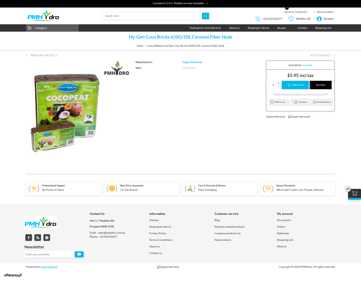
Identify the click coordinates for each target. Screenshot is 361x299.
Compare (302, 102)
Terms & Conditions (295, 11)
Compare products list (227, 233)
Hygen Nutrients (192, 62)
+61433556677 (272, 18)
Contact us (155, 253)
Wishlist (282, 246)
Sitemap (154, 220)
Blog (217, 220)
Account (329, 18)
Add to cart (297, 85)
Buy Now (320, 85)
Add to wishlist (282, 102)
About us (154, 246)
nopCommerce (49, 266)
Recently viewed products (230, 226)
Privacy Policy (157, 233)
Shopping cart (285, 239)
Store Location (325, 11)
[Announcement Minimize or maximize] (287, 8)
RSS (37, 237)
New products (223, 239)
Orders (281, 226)
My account (284, 220)
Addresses (283, 233)
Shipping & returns (160, 226)
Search (205, 16)
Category (41, 28)
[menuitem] (179, 220)
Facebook (28, 237)
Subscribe (79, 254)
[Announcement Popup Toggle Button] (207, 3)
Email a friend (324, 102)
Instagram (46, 237)
